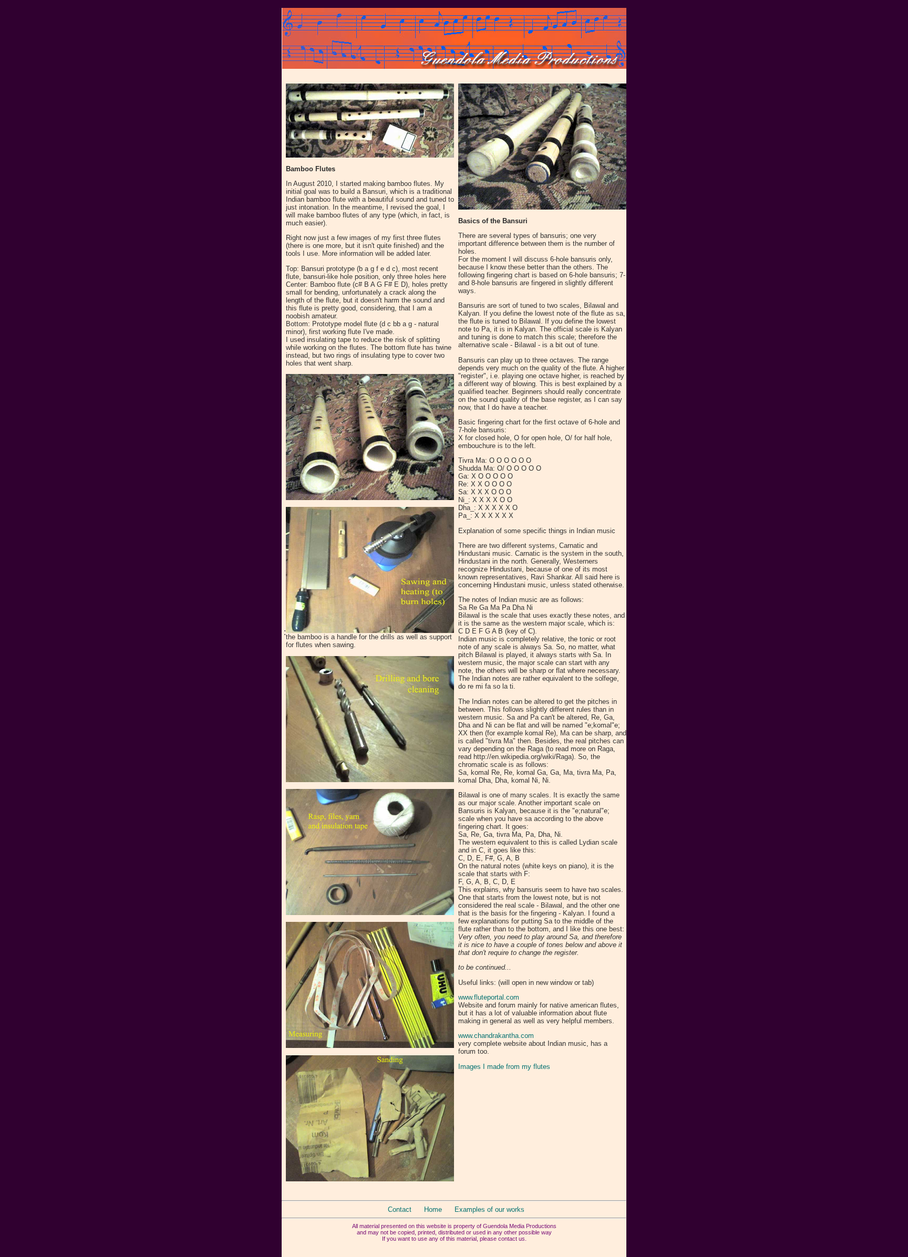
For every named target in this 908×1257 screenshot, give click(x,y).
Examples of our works (489, 1209)
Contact (399, 1209)
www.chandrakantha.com (496, 1036)
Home (433, 1209)
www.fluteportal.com (488, 997)
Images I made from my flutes (504, 1067)
